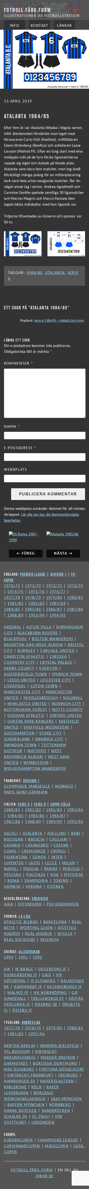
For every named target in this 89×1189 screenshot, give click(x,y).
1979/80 (54, 598)
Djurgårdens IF (20, 975)
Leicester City (55, 680)
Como (10, 851)
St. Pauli (41, 1117)
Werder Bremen (58, 1058)
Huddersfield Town (25, 674)
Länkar (64, 26)
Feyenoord (30, 904)
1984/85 (34, 273)
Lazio (34, 863)
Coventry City (19, 663)
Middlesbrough (40, 698)
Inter (57, 857)
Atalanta (55, 273)
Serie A (23, 804)
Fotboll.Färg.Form (27, 10)
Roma (13, 881)
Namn (12, 427)
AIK (7, 969)
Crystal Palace (56, 663)
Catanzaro (37, 845)
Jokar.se (44, 1176)
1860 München (66, 1099)
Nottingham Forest (25, 710)
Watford (36, 751)
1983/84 (57, 604)
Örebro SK (46, 1005)
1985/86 (33, 610)
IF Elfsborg (43, 981)
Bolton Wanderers (52, 639)
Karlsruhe (15, 1087)
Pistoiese (73, 875)
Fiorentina (16, 857)
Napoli (11, 869)
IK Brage (24, 969)
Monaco (64, 786)
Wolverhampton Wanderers (35, 769)
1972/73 (54, 586)
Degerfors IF (52, 969)
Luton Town (44, 686)
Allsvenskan (29, 951)
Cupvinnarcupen (22, 1146)
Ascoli (11, 834)
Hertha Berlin (19, 1046)
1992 (37, 958)
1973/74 (75, 586)
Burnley (26, 651)
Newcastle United (27, 704)
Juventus (14, 863)
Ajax (8, 904)
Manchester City (22, 692)
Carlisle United (57, 651)
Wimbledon (35, 763)
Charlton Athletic (24, 657)
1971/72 (33, 586)
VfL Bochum (17, 1052)
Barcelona (55, 922)
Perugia (71, 869)
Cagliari (58, 840)
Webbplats (15, 470)
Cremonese (34, 851)
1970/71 (12, 586)
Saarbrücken (56, 1111)
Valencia (49, 940)
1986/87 (54, 610)
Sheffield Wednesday (46, 728)
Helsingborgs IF (64, 987)
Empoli (58, 851)
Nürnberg (60, 1105)
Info (14, 26)
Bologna (13, 840)
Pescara (12, 875)
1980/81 (75, 598)
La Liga (24, 916)
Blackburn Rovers (38, 633)
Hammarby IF (28, 987)
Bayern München (25, 1105)
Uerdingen (42, 1123)
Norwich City (66, 704)
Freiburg (68, 1075)
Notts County (67, 710)
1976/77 (57, 592)
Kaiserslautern (57, 1081)
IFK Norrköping (50, 993)
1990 (8, 958)
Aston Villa (39, 627)
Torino (61, 881)
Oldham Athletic (26, 716)
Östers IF (22, 1011)
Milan (68, 863)
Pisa (54, 875)
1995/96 (75, 822)
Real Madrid (38, 934)
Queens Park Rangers (30, 722)
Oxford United (66, 716)
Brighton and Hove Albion (33, 645)
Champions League (58, 1140)
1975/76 (36, 592)
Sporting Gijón (36, 928)
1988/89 (15, 615)
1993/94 (36, 615)
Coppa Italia (60, 804)
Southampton (19, 733)
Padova (31, 869)
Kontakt (39, 26)
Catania (12, 845)
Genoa (39, 857)
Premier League (32, 574)
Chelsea (58, 657)
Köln (36, 1087)
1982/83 (36, 604)
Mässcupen (56, 1146)
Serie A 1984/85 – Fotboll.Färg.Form (59, 321)
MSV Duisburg (19, 1070)
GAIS (46, 975)
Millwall (73, 698)
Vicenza (55, 887)
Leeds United (21, 680)
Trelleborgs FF (47, 999)
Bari (75, 834)
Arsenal (12, 627)
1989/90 (54, 822)
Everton (48, 669)
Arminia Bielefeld (59, 1046)
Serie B (40, 804)
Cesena (61, 845)
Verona (34, 887)
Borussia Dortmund (55, 1064)
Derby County (19, 669)
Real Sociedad (19, 940)
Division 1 (58, 574)
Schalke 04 (15, 1117)
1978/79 (33, 598)
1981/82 (15, 604)
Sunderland (17, 739)
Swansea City (49, 739)
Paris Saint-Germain (25, 792)
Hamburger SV (19, 1081)
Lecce (51, 863)
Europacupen (18, 1140)
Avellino (56, 834)
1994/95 (57, 615)
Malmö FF (18, 993)
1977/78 (12, 598)
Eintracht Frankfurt (30, 1075)
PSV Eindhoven (63, 904)
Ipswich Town (67, 674)
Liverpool (15, 686)
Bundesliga (31, 1022)
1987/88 (75, 610)
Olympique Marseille (27, 786)
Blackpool (15, 639)
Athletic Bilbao (21, 922)
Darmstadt (16, 1064)
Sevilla (65, 934)
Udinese (12, 887)
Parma (51, 869)
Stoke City (50, 733)
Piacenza (35, 875)
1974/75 (15, 592)
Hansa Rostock (20, 1111)
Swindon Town (20, 745)
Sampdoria (36, 881)
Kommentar (18, 364)
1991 (23, 958)
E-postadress (20, 448)
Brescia (36, 840)
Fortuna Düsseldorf (61, 1070)
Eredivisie (40, 898)
